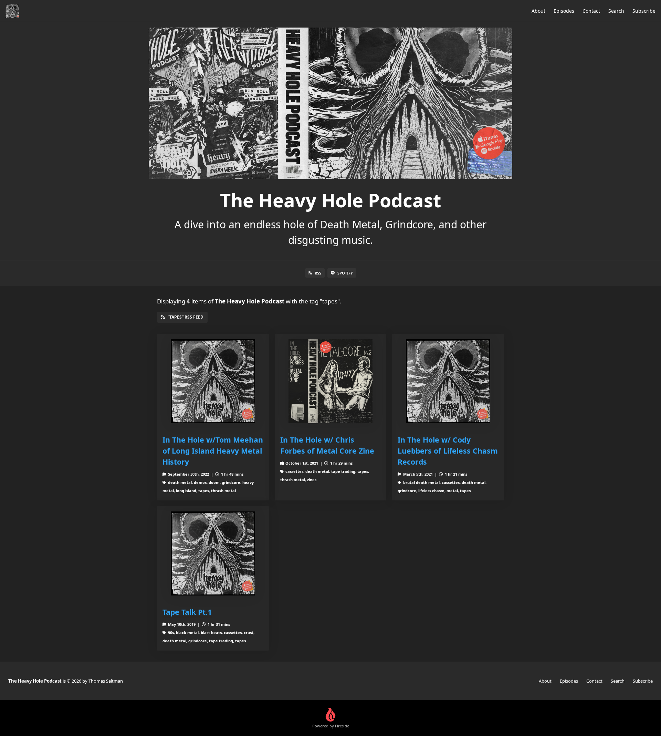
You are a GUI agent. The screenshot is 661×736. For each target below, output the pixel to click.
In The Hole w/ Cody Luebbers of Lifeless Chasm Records (448, 451)
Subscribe (643, 11)
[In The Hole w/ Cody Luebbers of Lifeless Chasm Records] (448, 381)
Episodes (564, 11)
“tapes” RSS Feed (185, 317)
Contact (591, 11)
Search (616, 11)
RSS (318, 273)
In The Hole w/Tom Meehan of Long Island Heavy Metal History (212, 451)
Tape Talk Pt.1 (187, 612)
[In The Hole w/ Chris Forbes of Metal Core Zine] (331, 381)
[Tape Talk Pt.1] (213, 553)
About (538, 11)
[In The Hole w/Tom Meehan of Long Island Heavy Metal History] (213, 381)
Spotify (345, 273)
